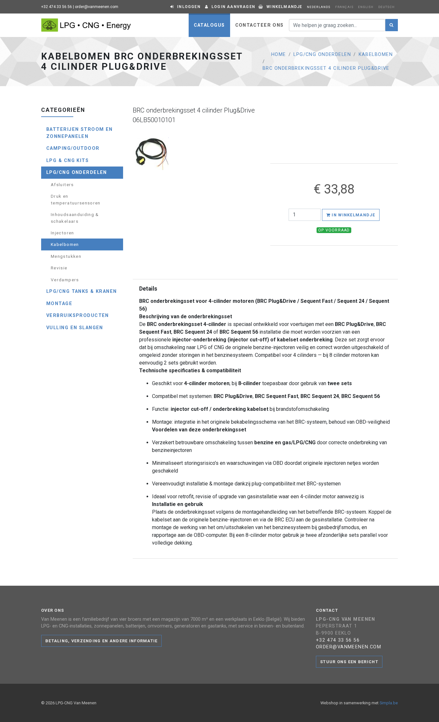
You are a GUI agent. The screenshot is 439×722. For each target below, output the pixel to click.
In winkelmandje (352, 214)
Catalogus (209, 25)
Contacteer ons (259, 25)
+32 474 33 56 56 (56, 7)
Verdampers (65, 279)
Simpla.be (389, 702)
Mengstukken (66, 256)
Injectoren (62, 232)
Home (278, 54)
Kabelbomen (376, 54)
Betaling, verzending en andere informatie (101, 640)
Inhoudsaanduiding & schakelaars (75, 217)
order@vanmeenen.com (96, 7)
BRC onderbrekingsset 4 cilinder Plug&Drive (326, 68)
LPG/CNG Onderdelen (322, 54)
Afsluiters (62, 184)
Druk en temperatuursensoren (76, 199)
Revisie (59, 267)
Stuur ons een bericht (349, 661)
